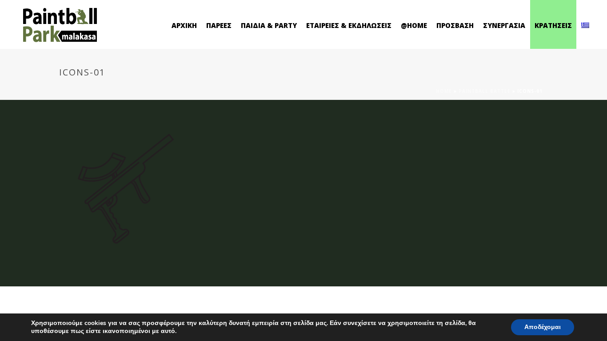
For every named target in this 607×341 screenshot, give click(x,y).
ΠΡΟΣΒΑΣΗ (455, 25)
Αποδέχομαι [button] (542, 327)
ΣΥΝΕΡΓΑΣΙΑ (504, 25)
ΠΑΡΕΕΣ (219, 25)
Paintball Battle (485, 91)
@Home (414, 25)
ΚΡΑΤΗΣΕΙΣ (553, 25)
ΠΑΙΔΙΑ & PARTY (269, 25)
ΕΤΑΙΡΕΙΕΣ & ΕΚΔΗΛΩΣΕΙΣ (348, 25)
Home (444, 91)
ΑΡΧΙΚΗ (184, 25)
